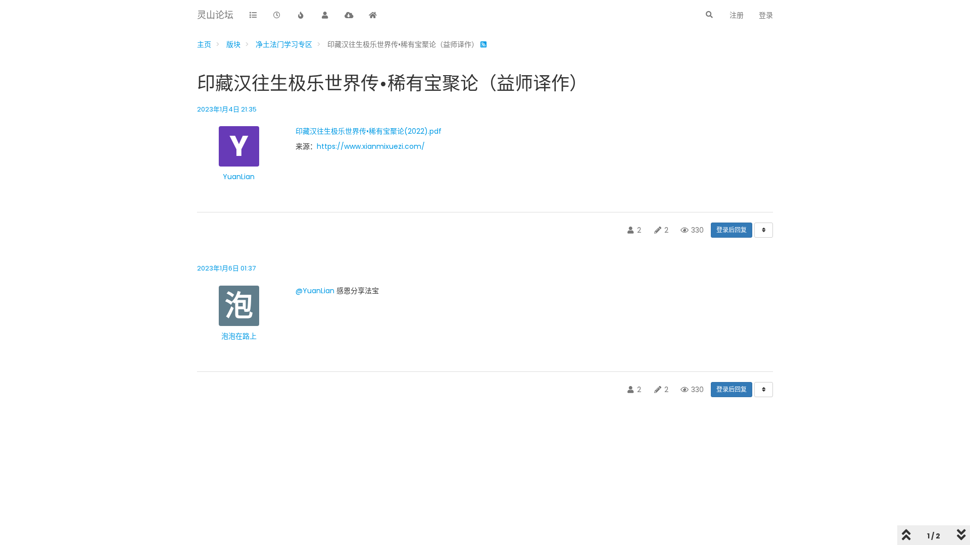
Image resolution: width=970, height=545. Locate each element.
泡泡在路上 (239, 336)
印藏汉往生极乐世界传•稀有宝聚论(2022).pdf (369, 131)
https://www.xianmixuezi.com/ (371, 146)
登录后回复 (731, 230)
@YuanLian (315, 291)
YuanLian (239, 177)
